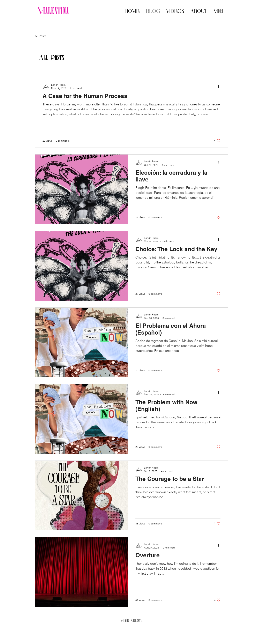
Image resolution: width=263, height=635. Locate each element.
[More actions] (219, 86)
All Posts (40, 36)
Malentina (53, 10)
